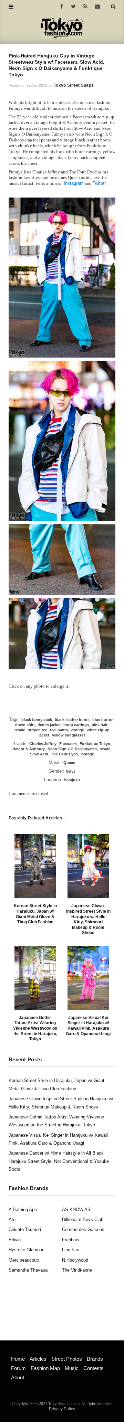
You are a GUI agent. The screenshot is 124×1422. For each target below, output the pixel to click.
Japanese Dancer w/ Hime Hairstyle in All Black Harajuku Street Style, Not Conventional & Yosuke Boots (59, 1161)
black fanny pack (36, 720)
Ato (12, 1219)
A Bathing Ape (23, 1209)
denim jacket (49, 725)
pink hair (99, 725)
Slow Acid (39, 754)
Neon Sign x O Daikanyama (72, 749)
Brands (95, 1359)
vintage (77, 730)
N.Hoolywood (75, 1260)
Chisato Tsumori (25, 1229)
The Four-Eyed (64, 754)
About (17, 1377)
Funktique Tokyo (95, 744)
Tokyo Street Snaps (74, 85)
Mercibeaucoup (24, 1260)
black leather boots (72, 720)
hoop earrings (76, 725)
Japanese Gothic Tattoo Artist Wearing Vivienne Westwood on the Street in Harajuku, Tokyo (35, 1028)
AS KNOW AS (76, 1209)
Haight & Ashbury (28, 749)
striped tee (37, 730)
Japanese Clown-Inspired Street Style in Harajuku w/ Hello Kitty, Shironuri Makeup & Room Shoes (88, 919)
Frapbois (70, 1239)
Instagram (74, 183)
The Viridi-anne (77, 1270)
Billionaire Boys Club (82, 1219)
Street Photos (66, 1359)
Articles (38, 1359)
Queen (69, 763)
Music (72, 1368)
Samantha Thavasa (28, 1270)
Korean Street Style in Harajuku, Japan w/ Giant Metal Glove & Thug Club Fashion (35, 913)
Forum (18, 1368)
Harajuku (72, 780)
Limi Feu (70, 1249)
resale (19, 730)
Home (18, 1359)
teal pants (59, 730)
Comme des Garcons (83, 1229)
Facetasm (68, 744)
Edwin (15, 1239)
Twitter (99, 183)
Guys (70, 771)
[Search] (113, 6)
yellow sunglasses (68, 735)
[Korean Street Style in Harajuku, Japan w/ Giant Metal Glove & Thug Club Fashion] (35, 866)
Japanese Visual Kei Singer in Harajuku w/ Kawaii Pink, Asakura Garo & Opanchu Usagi (88, 1025)
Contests (93, 1368)
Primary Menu (23, 1351)
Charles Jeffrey (42, 744)
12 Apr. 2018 (37, 85)
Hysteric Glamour (26, 1249)
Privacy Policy (62, 1409)
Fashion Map (45, 1368)
